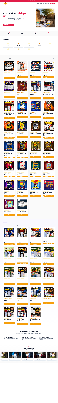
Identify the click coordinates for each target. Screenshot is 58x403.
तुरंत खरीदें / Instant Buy (23, 77)
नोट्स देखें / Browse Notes (8, 24)
